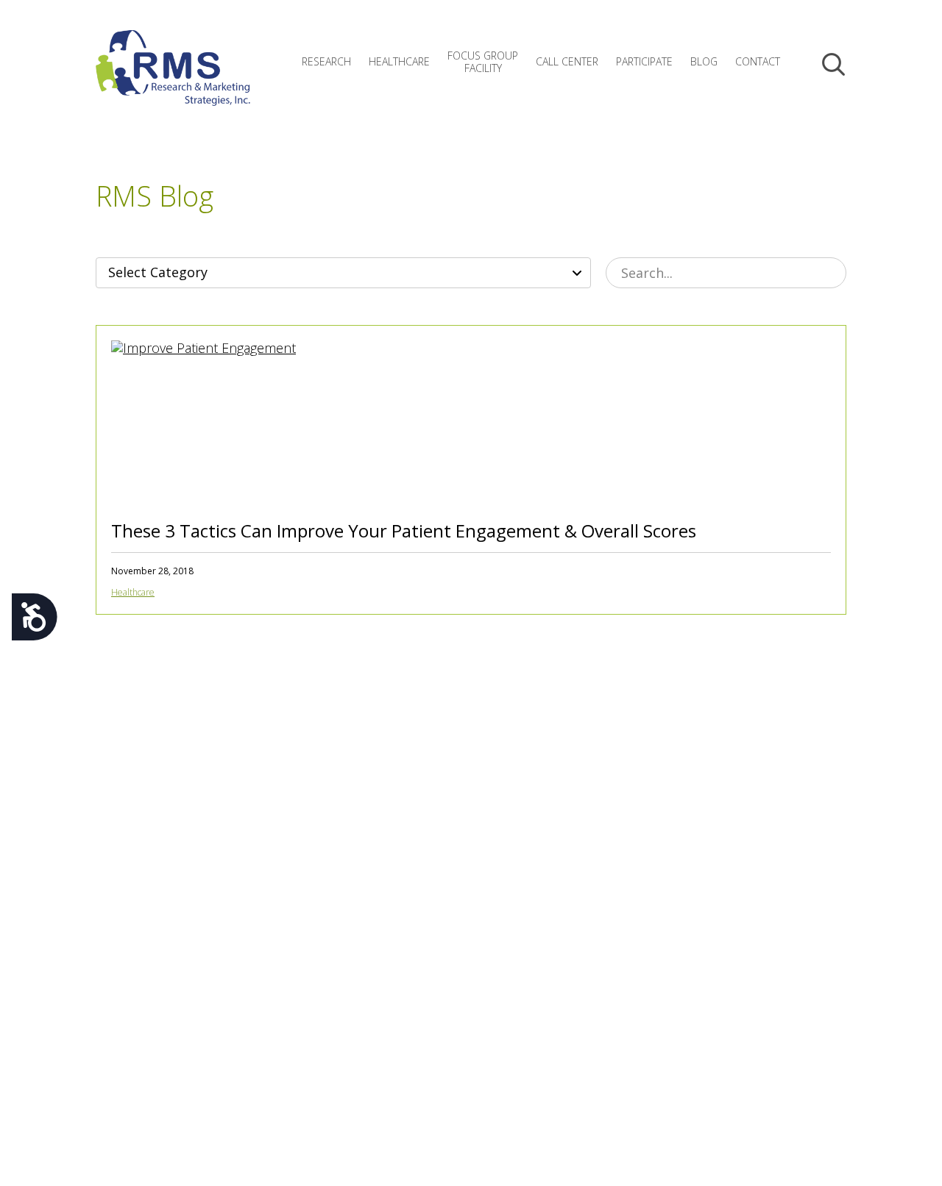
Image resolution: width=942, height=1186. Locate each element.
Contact (757, 61)
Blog (704, 61)
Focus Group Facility (482, 62)
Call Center (567, 61)
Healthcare (399, 61)
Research (326, 61)
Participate (644, 61)
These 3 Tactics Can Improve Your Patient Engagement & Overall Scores (403, 530)
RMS (173, 79)
